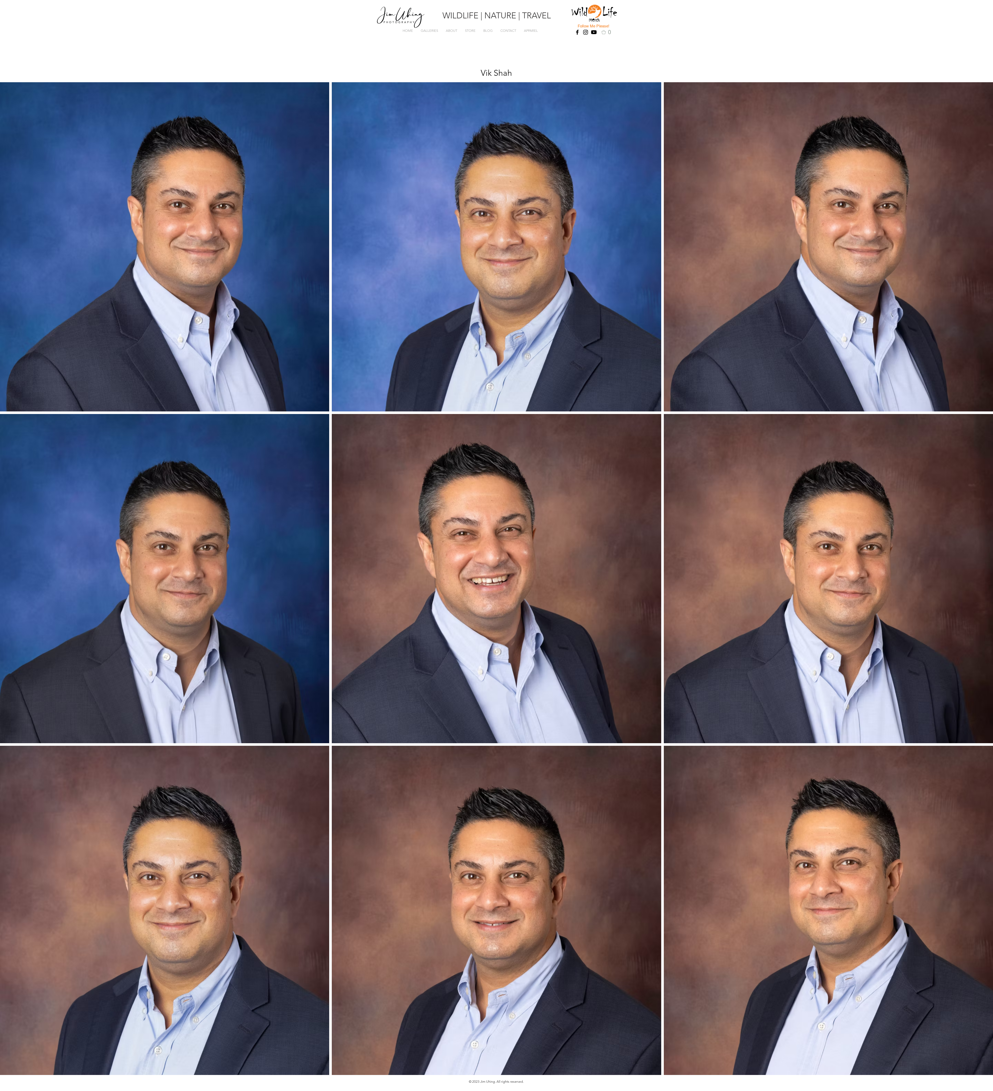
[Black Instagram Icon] (585, 32)
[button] (607, 32)
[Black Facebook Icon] (577, 32)
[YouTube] (594, 32)
